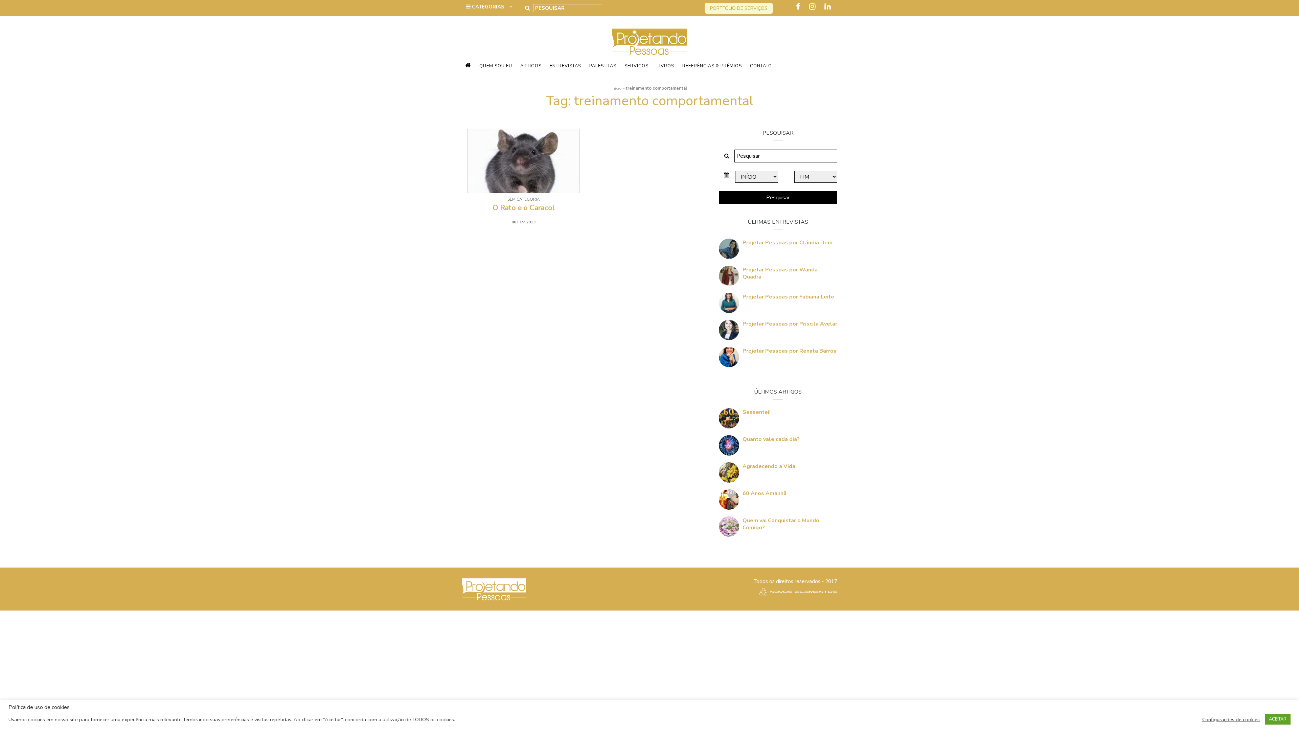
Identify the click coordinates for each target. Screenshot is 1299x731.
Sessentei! (757, 412)
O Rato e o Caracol (523, 208)
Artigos (531, 66)
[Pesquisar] (527, 8)
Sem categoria (523, 199)
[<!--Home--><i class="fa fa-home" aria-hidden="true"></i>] (468, 66)
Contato (761, 66)
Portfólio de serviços (739, 8)
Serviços (636, 66)
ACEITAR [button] (1277, 719)
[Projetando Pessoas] (649, 41)
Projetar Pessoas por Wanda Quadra (780, 273)
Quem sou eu (495, 66)
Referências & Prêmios (712, 66)
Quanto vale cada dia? (771, 439)
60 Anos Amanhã (765, 493)
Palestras (602, 66)
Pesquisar (778, 197)
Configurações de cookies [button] (1231, 719)
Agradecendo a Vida (769, 466)
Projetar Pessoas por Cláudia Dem (788, 242)
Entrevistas (565, 66)
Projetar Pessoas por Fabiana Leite (788, 297)
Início (617, 88)
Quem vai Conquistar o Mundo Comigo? (781, 524)
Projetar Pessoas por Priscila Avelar (790, 324)
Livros (665, 66)
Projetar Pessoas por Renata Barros (790, 351)
